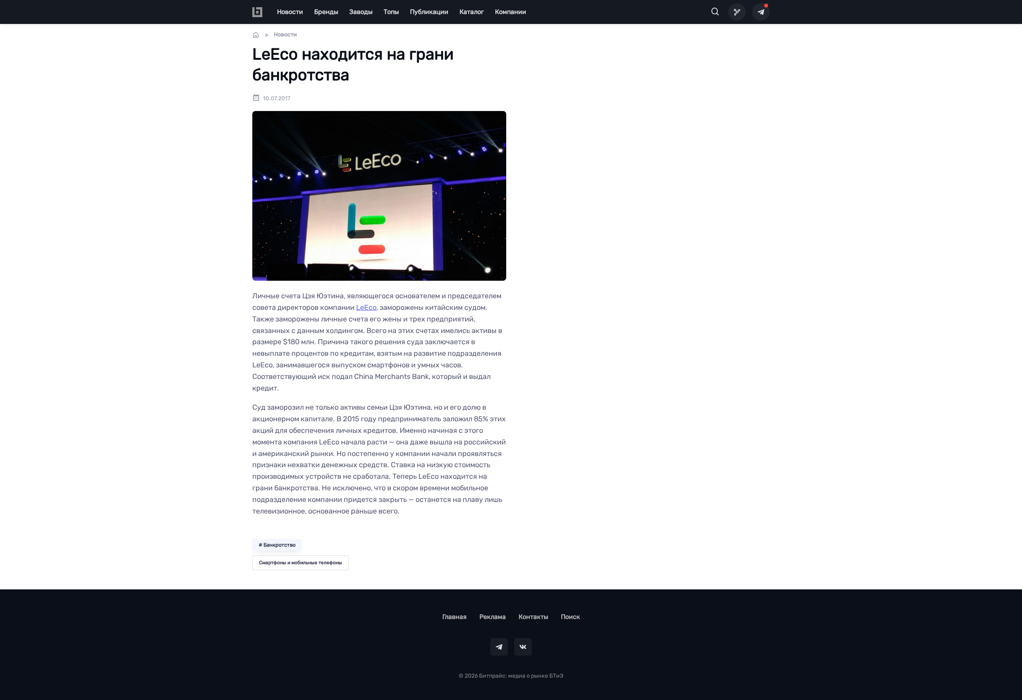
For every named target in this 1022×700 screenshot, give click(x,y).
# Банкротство (277, 545)
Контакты (533, 617)
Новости (290, 12)
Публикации (429, 12)
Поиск (570, 617)
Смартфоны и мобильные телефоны (300, 562)
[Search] (715, 12)
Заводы (360, 12)
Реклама (492, 617)
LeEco (366, 307)
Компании (510, 12)
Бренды (326, 12)
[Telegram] (761, 12)
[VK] (523, 647)
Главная (454, 617)
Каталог (472, 12)
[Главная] (255, 34)
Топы (391, 12)
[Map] (737, 12)
